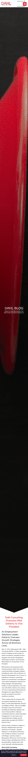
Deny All (13, 755)
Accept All (23, 755)
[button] (25, 4)
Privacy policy (4, 755)
